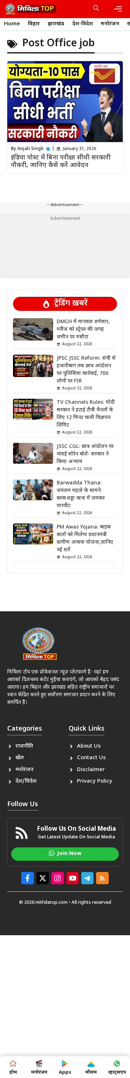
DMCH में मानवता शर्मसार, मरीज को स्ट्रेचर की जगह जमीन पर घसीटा (83, 329)
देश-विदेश (82, 24)
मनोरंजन (110, 24)
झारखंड (56, 24)
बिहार (34, 24)
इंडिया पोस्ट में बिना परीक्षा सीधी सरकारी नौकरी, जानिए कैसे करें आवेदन (60, 162)
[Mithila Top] (31, 9)
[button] (96, 9)
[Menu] (118, 9)
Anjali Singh (30, 149)
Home (12, 24)
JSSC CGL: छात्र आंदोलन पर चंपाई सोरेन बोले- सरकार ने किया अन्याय (85, 454)
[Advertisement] (65, 245)
